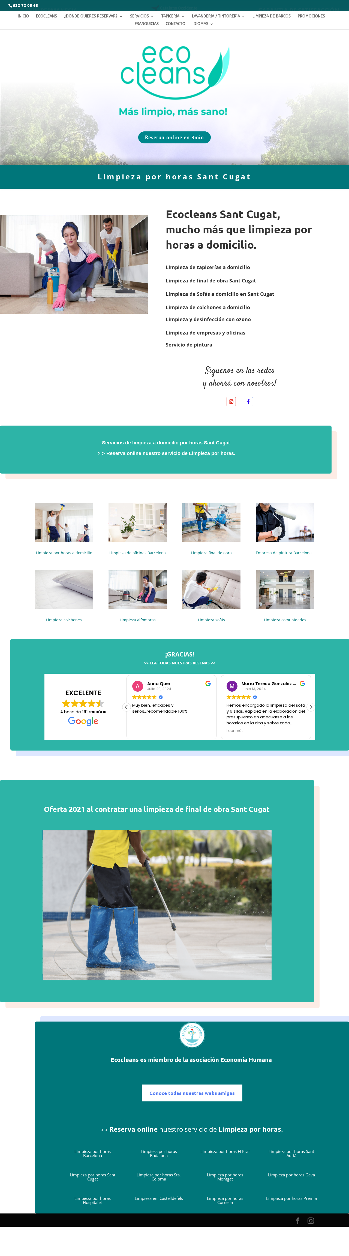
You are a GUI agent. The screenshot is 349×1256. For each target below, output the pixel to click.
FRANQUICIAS (147, 24)
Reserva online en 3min (174, 137)
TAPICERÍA (170, 16)
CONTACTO (175, 24)
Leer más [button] (235, 730)
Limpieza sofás (211, 619)
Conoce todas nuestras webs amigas (192, 1093)
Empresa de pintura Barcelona (284, 552)
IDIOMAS (200, 24)
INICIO (23, 16)
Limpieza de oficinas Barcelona (137, 552)
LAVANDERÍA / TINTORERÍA (216, 16)
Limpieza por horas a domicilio (64, 552)
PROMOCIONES (311, 16)
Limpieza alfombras (138, 619)
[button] (311, 707)
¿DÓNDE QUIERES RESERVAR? (91, 16)
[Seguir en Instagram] (231, 401)
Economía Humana (246, 1059)
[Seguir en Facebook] (248, 401)
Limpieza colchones (64, 619)
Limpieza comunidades (285, 619)
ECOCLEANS (46, 16)
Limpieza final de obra (211, 552)
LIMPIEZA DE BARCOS (271, 16)
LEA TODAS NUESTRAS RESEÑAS (179, 662)
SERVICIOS (139, 16)
